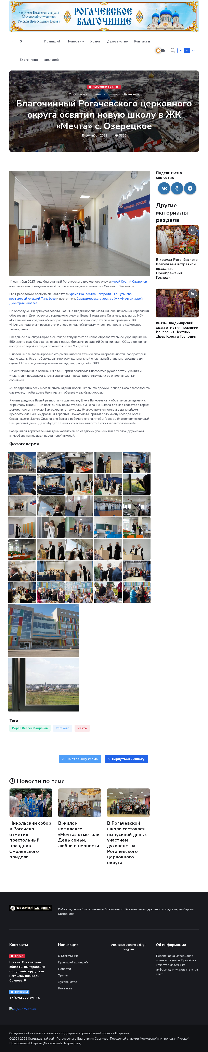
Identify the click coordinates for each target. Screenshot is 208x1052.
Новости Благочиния (106, 86)
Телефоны (21, 991)
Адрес (19, 956)
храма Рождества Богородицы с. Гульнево (100, 294)
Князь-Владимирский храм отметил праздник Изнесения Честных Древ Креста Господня (177, 330)
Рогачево (62, 728)
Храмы (95, 41)
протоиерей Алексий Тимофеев (32, 298)
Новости (74, 41)
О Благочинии (29, 51)
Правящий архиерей (52, 51)
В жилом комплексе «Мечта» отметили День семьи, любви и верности (79, 834)
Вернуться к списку (128, 759)
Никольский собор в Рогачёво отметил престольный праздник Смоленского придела (30, 840)
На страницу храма (82, 759)
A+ (193, 50)
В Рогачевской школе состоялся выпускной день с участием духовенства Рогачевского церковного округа (127, 843)
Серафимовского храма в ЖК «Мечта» (105, 298)
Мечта (82, 728)
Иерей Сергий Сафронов (30, 728)
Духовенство (117, 41)
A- (181, 50)
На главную (79, 94)
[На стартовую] (12, 41)
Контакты (142, 41)
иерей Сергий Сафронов (129, 281)
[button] (173, 50)
